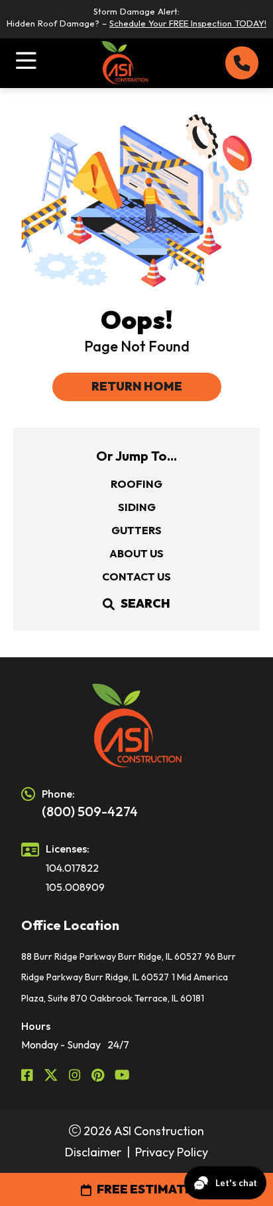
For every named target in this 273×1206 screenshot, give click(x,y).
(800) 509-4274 (90, 811)
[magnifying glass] (109, 604)
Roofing (136, 483)
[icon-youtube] (122, 1075)
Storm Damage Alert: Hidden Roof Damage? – (136, 17)
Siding (137, 507)
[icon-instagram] (75, 1075)
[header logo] (136, 726)
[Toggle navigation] (26, 60)
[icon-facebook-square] (27, 1075)
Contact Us (136, 576)
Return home (136, 386)
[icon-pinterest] (97, 1075)
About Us (136, 553)
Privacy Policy (171, 1152)
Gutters (136, 530)
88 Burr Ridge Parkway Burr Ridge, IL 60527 (111, 956)
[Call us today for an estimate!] (241, 62)
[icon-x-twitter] (51, 1075)
